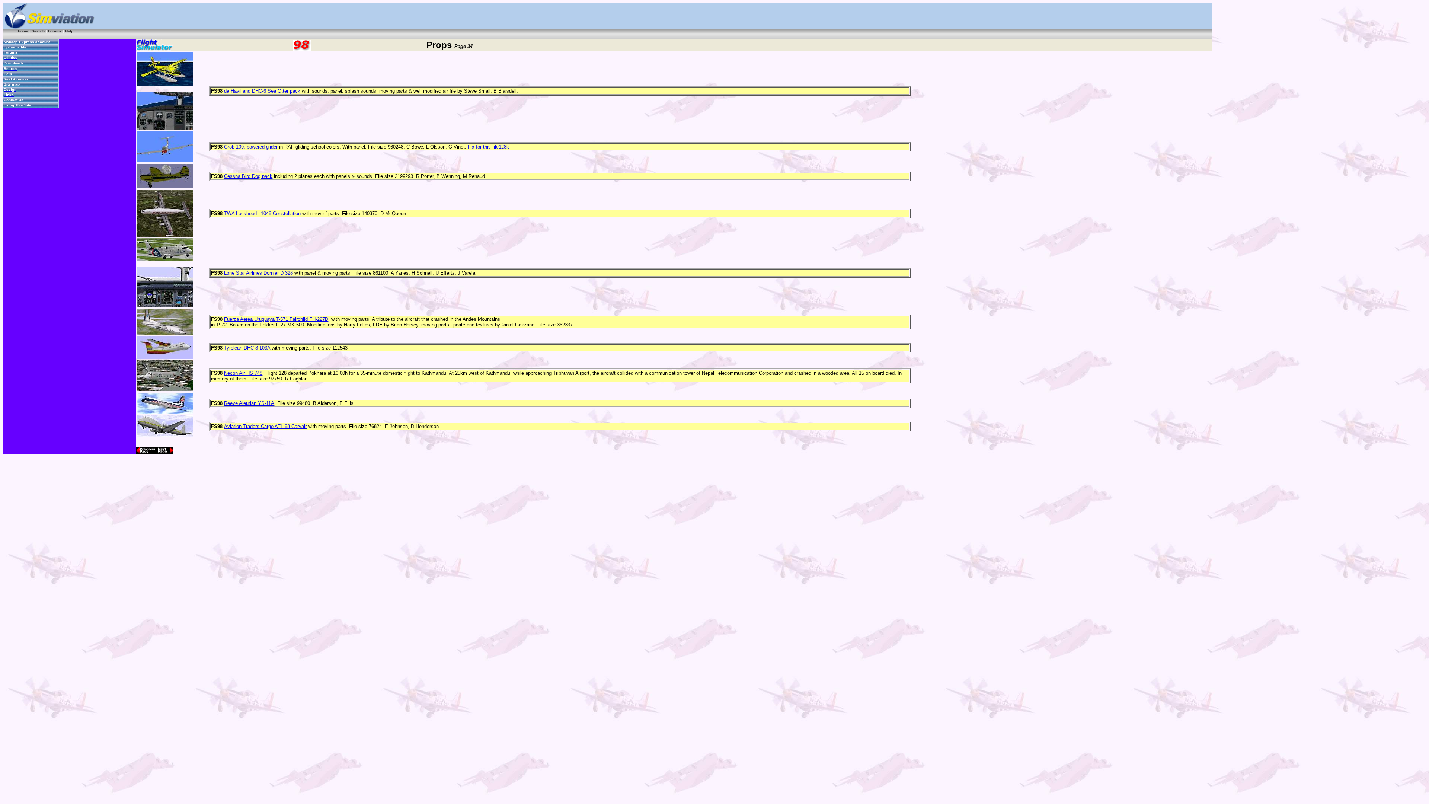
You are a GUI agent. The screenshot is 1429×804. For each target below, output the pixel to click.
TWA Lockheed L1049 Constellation (262, 213)
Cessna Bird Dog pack (248, 176)
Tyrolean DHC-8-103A (247, 348)
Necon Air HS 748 (243, 373)
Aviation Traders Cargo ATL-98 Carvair (265, 426)
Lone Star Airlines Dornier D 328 (258, 273)
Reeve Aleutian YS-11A (249, 403)
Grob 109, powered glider (251, 147)
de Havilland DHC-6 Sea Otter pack (262, 91)
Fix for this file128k (488, 147)
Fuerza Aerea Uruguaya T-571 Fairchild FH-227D (276, 319)
